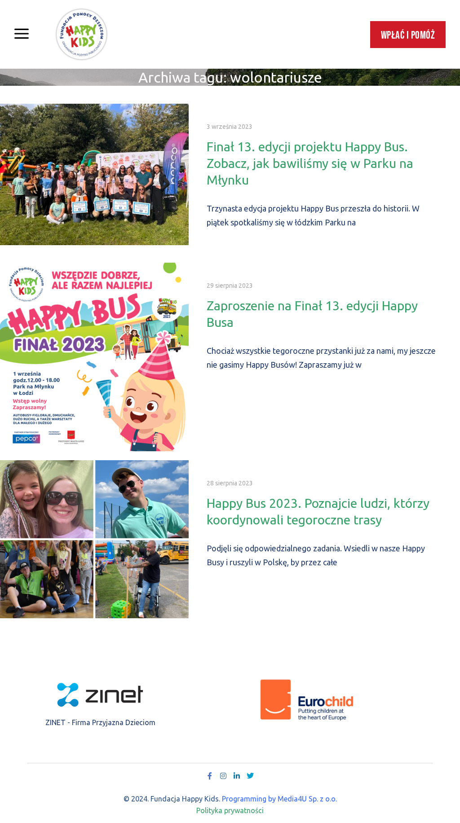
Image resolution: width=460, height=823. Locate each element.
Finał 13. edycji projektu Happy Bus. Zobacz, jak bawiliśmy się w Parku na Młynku (310, 163)
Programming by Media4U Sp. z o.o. (279, 799)
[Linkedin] (237, 776)
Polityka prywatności (230, 810)
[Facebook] (210, 776)
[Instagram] (223, 776)
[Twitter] (250, 776)
